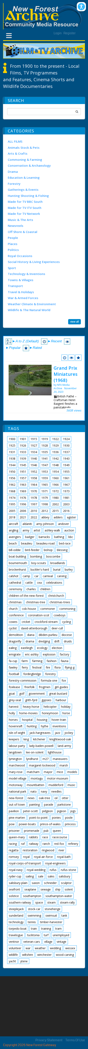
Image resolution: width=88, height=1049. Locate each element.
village (48, 942)
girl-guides (61, 687)
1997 (33, 504)
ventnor (14, 942)
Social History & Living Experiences (34, 262)
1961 (66, 478)
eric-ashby (31, 654)
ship (57, 889)
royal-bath (64, 857)
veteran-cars (31, 942)
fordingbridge (32, 674)
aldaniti (27, 524)
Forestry (14, 184)
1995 (12, 504)
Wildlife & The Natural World (29, 310)
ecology (42, 648)
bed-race (65, 543)
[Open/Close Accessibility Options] (81, 6)
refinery (73, 844)
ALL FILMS (15, 141)
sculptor (66, 883)
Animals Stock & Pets (23, 147)
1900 (12, 439)
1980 (55, 498)
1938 (12, 458)
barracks (44, 537)
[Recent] (64, 358)
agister (71, 517)
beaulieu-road (45, 543)
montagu (37, 778)
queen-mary (17, 837)
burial (56, 569)
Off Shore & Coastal (22, 232)
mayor (48, 772)
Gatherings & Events (23, 189)
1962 (12, 485)
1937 (66, 452)
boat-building (17, 556)
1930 (66, 445)
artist (37, 530)
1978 (33, 498)
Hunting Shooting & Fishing (28, 196)
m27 (46, 759)
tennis (32, 922)
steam (51, 902)
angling (13, 530)
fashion (51, 661)
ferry (25, 667)
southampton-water (58, 896)
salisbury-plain (18, 883)
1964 (33, 485)
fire (48, 667)
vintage (61, 942)
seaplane (30, 889)
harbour (61, 700)
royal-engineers (55, 863)
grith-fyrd (31, 700)
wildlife (13, 955)
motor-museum (57, 778)
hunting (32, 726)
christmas (15, 602)
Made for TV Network (24, 214)
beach (13, 543)
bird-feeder (32, 550)
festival (37, 667)
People (13, 238)
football (14, 674)
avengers (15, 537)
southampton (32, 896)
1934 (33, 452)
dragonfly (15, 641)
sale (40, 876)
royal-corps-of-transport (25, 863)
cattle (29, 582)
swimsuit (51, 915)
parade (48, 804)
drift (57, 641)
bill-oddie (15, 550)
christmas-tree (35, 602)
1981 (66, 498)
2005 (12, 511)
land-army (64, 746)
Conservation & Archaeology (29, 165)
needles (56, 791)
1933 (23, 452)
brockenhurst (17, 569)
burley (69, 569)
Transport (15, 286)
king (26, 739)
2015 (55, 511)
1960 (55, 478)
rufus (53, 870)
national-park (17, 791)
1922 (55, 439)
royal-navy (16, 870)
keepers (14, 739)
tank (64, 915)
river (61, 850)
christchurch (56, 596)
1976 (23, 498)
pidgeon (47, 811)
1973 (66, 491)
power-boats (27, 824)
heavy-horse (31, 707)
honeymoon (50, 713)
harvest (14, 707)
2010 (33, 511)
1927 (33, 445)
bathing (59, 537)
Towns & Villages (20, 280)
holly (12, 713)
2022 (33, 517)
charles (31, 589)
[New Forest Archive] (44, 16)
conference (16, 615)
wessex (70, 948)
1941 (44, 458)
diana (30, 635)
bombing (36, 556)
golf (21, 693)
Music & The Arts (20, 220)
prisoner (14, 831)
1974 (12, 498)
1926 (23, 445)
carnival (48, 576)
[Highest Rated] (78, 358)
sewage (46, 889)
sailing (30, 876)
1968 (12, 491)
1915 (33, 439)
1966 (55, 485)
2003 (66, 504)
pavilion (14, 811)
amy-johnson (45, 524)
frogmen (44, 687)
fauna (64, 661)
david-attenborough (34, 628)
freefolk (29, 687)
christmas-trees (60, 602)
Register (69, 33)
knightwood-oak (60, 739)
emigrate (15, 654)
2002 (55, 504)
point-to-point (38, 817)
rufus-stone (68, 870)
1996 (23, 504)
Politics (13, 250)
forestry (50, 674)
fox (64, 680)
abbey (45, 517)
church (13, 609)
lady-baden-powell (41, 746)
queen (57, 831)
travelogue (16, 935)
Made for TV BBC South (25, 202)
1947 (44, 465)
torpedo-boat (18, 928)
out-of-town (17, 804)
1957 (23, 478)
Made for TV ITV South (24, 208)
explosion (49, 654)
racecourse (59, 837)
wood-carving (65, 955)
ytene (24, 961)
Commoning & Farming (25, 159)
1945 (23, 465)
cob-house (29, 609)
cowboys (59, 615)
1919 (44, 439)
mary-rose (16, 772)
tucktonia (33, 935)
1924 (66, 439)
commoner (47, 609)
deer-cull (57, 628)
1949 (66, 465)
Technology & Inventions (26, 274)
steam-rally (67, 902)
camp (26, 576)
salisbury (64, 876)
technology (16, 922)
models (72, 772)
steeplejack (16, 909)
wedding (55, 948)
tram (58, 928)
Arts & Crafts (17, 153)
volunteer (15, 948)
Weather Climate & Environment (32, 304)
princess (70, 824)
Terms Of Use (75, 1040)
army (26, 530)
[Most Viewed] (71, 358)
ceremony (15, 589)
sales (51, 876)
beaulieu (26, 543)
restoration (30, 850)
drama (30, 641)
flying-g (69, 667)
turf (46, 935)
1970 (33, 491)
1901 (23, 439)
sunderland (16, 915)
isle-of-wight (17, 733)
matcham (33, 772)
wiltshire (27, 955)
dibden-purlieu (48, 635)
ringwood (48, 850)
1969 (23, 491)
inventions (59, 726)
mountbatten (35, 785)
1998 (44, 504)
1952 (33, 471)
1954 (55, 471)
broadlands (57, 563)
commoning (67, 609)
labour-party (17, 746)
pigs (73, 811)
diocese (67, 635)
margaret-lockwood (42, 765)
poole (69, 817)
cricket (26, 622)
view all (74, 321)
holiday (65, 707)
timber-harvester (51, 922)
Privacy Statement (48, 1040)
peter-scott (30, 811)
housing (42, 720)
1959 (44, 478)
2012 (44, 511)
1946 (33, 465)
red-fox (59, 844)
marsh (64, 765)
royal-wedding (36, 870)
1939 (23, 458)
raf (23, 844)
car (36, 576)
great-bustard (58, 693)
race (45, 837)
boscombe (53, 556)
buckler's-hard (39, 569)
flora (57, 667)
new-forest (16, 798)
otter (65, 798)
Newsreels (15, 226)
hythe (44, 726)
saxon (36, 883)
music (71, 785)
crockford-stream (46, 622)
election (57, 648)
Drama (13, 172)
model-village (17, 778)
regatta (13, 850)
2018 (12, 517)
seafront (14, 889)
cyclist (13, 628)
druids (68, 641)
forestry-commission (22, 680)
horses (13, 720)
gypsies (46, 700)
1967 (66, 485)
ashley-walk (52, 530)
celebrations (54, 582)
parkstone (64, 804)
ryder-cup (15, 876)
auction (69, 530)
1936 (55, 452)
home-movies (28, 713)
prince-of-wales (50, 824)
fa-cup (13, 661)
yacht (12, 961)
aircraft (13, 524)
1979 (44, 498)
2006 (23, 511)
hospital (27, 720)
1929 (55, 445)
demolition (16, 635)
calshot (13, 576)
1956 (12, 478)
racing (13, 844)
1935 (44, 452)
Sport (12, 268)
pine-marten (17, 817)
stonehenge (52, 909)
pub (46, 831)
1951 (23, 471)
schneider (50, 883)
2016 (66, 511)
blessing (62, 550)
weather (40, 948)
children (45, 589)
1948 (55, 465)
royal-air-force (43, 857)
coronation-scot (38, 615)
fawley (13, 667)
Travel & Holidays (21, 292)
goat (12, 693)
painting (34, 804)
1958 (33, 478)
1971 (44, 491)
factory (64, 654)
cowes (13, 622)
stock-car (34, 909)
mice (60, 772)
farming (37, 661)
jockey (68, 733)
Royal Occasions (20, 256)
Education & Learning (24, 177)
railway (33, 844)
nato (33, 791)
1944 (12, 465)
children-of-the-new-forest (26, 596)
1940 (33, 458)
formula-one (49, 680)
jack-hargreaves (40, 733)
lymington (15, 759)
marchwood (17, 765)
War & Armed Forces (23, 298)
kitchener (39, 739)
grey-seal (15, 700)
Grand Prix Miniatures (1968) (66, 374)
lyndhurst (32, 759)
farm (24, 661)
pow (12, 824)
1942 (55, 458)
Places (12, 244)
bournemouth (18, 563)
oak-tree (44, 798)
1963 (23, 485)
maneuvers (60, 759)
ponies (56, 817)
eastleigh (27, 648)
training (46, 928)
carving (62, 576)
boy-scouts (38, 563)
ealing (13, 648)
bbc (70, 537)
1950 (12, 471)
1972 (55, 491)
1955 (66, 471)
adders (58, 517)
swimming (34, 915)
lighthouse (55, 752)
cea (39, 582)
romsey (14, 857)
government (37, 693)
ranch (46, 844)
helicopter (50, 707)
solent (69, 889)
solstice (14, 896)
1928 (44, 445)
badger (29, 537)
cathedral (15, 582)
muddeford (56, 785)
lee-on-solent (35, 752)
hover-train (59, 720)
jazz (57, 733)
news (31, 798)
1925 (12, 445)
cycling (66, 622)
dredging (44, 641)
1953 (44, 471)
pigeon (61, 811)
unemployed (61, 935)
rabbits (33, 837)
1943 (66, 458)
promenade (31, 831)
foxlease (14, 687)
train (34, 928)
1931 (12, 452)
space (39, 902)
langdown (15, 752)
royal (26, 857)
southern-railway (20, 902)
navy (44, 791)
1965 (44, 485)
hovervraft (16, 726)
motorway (16, 785)
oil (56, 798)
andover (63, 524)
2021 (23, 517)
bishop (48, 550)
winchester (44, 955)
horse (66, 713)
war (28, 948)
